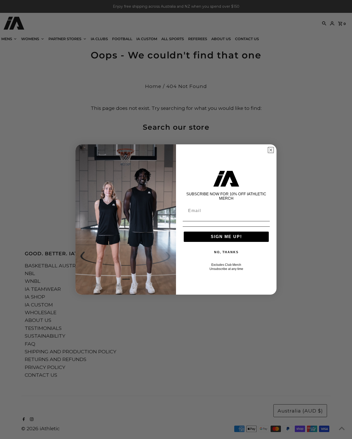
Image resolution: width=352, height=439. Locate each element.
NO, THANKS (226, 252)
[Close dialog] (271, 150)
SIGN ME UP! (226, 236)
